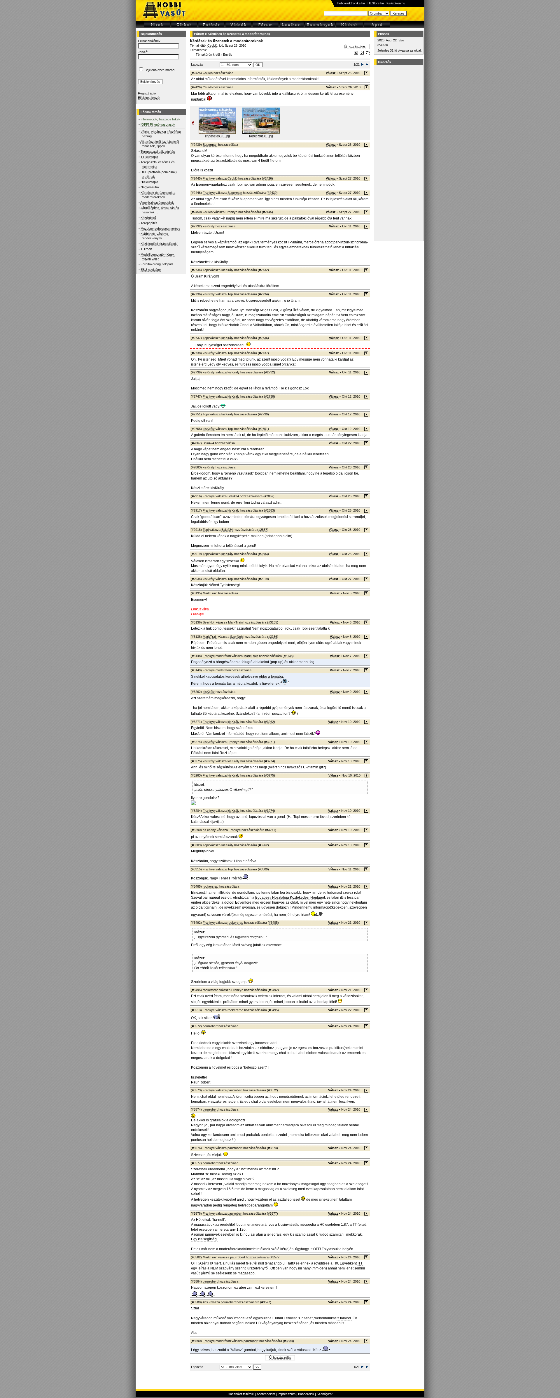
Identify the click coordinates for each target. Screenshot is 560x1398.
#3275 (269, 775)
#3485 (273, 922)
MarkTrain (210, 593)
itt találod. (344, 1318)
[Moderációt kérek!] (361, 53)
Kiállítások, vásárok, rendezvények (155, 236)
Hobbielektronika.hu (351, 3)
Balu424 (208, 443)
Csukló (212, 45)
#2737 (263, 353)
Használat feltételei (241, 1394)
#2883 (269, 510)
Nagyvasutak (150, 187)
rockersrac (210, 886)
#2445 (267, 212)
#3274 (269, 761)
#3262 (269, 721)
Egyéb (227, 54)
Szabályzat (324, 1394)
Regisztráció (147, 93)
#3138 (288, 656)
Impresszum (286, 1394)
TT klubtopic (149, 157)
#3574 (272, 1148)
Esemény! (199, 600)
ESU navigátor (151, 269)
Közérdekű (148, 217)
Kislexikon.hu (395, 3)
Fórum (199, 34)
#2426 (267, 178)
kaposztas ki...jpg (217, 136)
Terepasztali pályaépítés (158, 151)
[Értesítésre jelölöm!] (367, 53)
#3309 (263, 869)
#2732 (263, 270)
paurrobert (210, 1026)
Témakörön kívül (208, 54)
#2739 (263, 414)
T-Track (146, 249)
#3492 (273, 990)
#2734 (263, 294)
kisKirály (209, 226)
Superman (210, 144)
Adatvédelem (266, 1394)
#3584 (288, 1341)
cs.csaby (209, 830)
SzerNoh (209, 622)
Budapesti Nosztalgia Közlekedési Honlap (288, 897)
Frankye (209, 178)
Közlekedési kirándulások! (159, 243)
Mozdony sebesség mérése (160, 228)
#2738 (269, 396)
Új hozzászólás (355, 46)
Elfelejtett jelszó (149, 97)
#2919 (263, 579)
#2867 (269, 496)
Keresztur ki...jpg (261, 136)
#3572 (272, 1090)
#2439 (272, 192)
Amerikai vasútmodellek (157, 202)
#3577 (272, 1213)
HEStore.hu (376, 3)
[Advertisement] (397, 153)
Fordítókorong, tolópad (157, 264)
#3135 (272, 622)
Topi (206, 270)
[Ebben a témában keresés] (356, 53)
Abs (205, 1302)
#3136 (272, 636)
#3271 (269, 742)
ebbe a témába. (271, 677)
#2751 (263, 429)
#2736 (263, 338)
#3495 (273, 1010)
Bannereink (306, 1394)
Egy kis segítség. (204, 1239)
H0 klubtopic (149, 182)
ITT (360, 1263)
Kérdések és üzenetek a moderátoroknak (239, 34)
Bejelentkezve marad (159, 70)
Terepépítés (149, 223)
